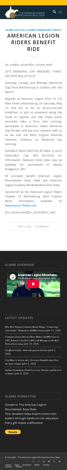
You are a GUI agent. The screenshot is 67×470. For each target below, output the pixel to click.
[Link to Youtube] (49, 461)
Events (57, 30)
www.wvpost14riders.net (20, 205)
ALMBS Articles (15, 30)
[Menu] (60, 12)
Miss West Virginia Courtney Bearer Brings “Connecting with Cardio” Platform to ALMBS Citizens (31, 328)
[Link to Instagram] (54, 461)
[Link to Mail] (59, 461)
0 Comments (42, 226)
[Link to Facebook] (38, 461)
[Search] (52, 12)
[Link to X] (33, 461)
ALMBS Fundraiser (39, 30)
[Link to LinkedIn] (44, 461)
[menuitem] (52, 12)
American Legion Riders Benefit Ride (33, 42)
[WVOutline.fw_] (28, 12)
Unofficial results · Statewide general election (26, 350)
